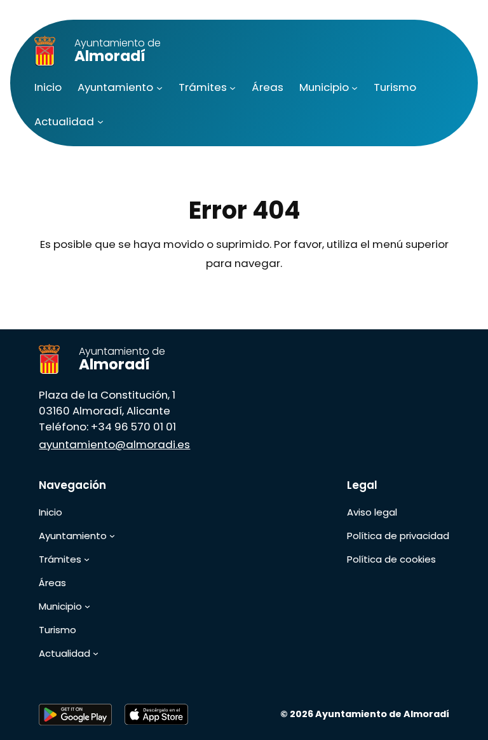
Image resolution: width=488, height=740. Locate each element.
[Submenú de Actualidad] (100, 121)
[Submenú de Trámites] (232, 88)
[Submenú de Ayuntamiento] (159, 88)
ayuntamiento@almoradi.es (114, 444)
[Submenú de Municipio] (354, 88)
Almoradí (117, 51)
